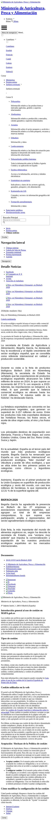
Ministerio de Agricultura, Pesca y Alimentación (23, 10)
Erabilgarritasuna (12, 567)
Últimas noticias (12, 248)
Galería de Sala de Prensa (16, 250)
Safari (8, 813)
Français (9, 55)
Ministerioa (10, 80)
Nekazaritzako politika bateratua (23, 159)
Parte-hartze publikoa (14, 210)
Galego (9, 63)
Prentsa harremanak (13, 255)
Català (8, 59)
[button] (25, 32)
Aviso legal (10, 573)
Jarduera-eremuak (13, 85)
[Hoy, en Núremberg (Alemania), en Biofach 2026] (25, 287)
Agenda (9, 257)
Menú (20, 32)
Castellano (10, 46)
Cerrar (4, 818)
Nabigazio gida (12, 571)
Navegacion (6, 261)
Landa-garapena (17, 146)
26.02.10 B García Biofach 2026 (19, 560)
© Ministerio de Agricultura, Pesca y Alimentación (25, 564)
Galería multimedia (8, 319)
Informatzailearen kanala (15, 575)
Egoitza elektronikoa (19, 170)
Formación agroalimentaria (21, 202)
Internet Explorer (12, 807)
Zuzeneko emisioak (13, 252)
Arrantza (14, 125)
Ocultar (4, 237)
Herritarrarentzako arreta (15, 212)
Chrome (9, 811)
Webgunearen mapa (13, 569)
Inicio (8, 228)
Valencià (9, 72)
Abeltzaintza (16, 114)
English (9, 50)
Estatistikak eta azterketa (20, 180)
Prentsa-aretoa (11, 82)
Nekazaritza (15, 101)
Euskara (9, 67)
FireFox (9, 809)
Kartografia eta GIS (18, 191)
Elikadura (14, 138)
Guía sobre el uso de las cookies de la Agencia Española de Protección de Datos (25, 680)
